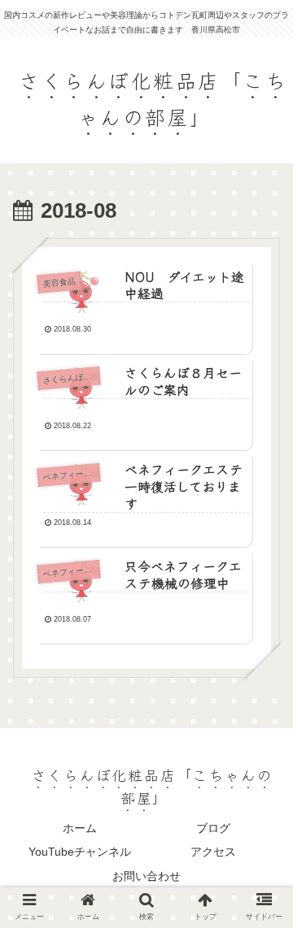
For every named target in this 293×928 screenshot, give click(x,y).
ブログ (213, 828)
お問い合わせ (146, 875)
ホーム (80, 828)
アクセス (213, 851)
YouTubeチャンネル (79, 851)
